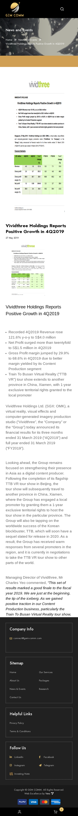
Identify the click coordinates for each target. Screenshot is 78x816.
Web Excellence (32, 793)
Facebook (49, 757)
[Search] (62, 9)
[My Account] (19, 812)
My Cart (60, 812)
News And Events (27, 40)
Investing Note (22, 774)
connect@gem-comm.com (27, 638)
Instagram (19, 765)
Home (9, 40)
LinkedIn (18, 757)
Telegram (49, 765)
